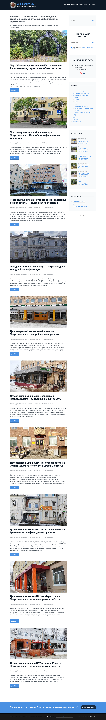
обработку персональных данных (51, 367)
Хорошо (92, 717)
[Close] (74, 336)
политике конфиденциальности (64, 717)
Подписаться (67, 364)
